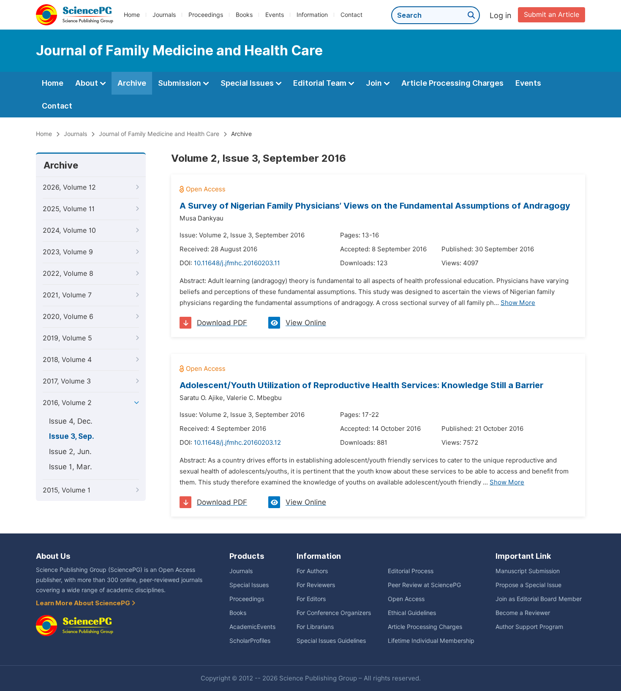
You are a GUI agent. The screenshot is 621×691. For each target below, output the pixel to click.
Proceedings (205, 14)
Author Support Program (529, 626)
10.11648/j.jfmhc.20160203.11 (237, 263)
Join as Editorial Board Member (539, 599)
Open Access (406, 599)
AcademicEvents (252, 626)
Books (244, 14)
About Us (53, 556)
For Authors (312, 571)
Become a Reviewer (523, 612)
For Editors (311, 599)
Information (312, 14)
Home (132, 14)
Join (375, 83)
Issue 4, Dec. (71, 421)
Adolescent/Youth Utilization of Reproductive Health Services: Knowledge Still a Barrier (362, 385)
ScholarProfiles (249, 640)
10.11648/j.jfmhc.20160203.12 (237, 442)
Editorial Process (410, 571)
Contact (351, 14)
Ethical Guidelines (412, 612)
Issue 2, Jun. (70, 451)
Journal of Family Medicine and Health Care (159, 134)
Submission (180, 83)
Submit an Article (551, 15)
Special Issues (248, 83)
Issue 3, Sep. (71, 436)
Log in (501, 15)
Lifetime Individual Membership (431, 640)
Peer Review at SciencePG (424, 585)
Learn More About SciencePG (83, 603)
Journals (164, 14)
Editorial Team (320, 83)
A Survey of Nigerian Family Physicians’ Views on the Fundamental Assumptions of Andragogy (375, 206)
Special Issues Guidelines (331, 640)
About (87, 83)
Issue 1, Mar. (70, 466)
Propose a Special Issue (528, 585)
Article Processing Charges (452, 83)
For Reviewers (316, 585)
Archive (131, 83)
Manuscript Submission (528, 571)
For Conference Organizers (334, 612)
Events (274, 14)
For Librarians (315, 626)
